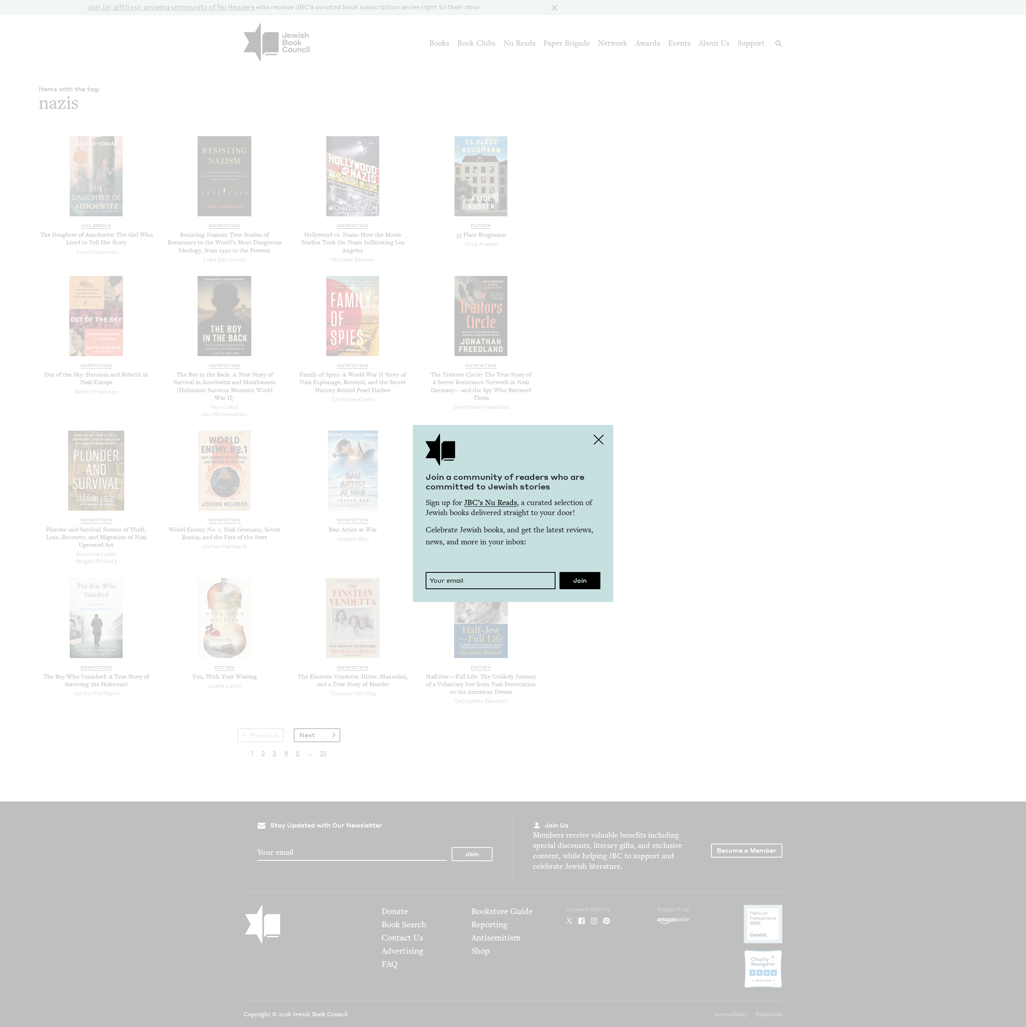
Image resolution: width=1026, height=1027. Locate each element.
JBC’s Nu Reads (490, 502)
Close (598, 439)
